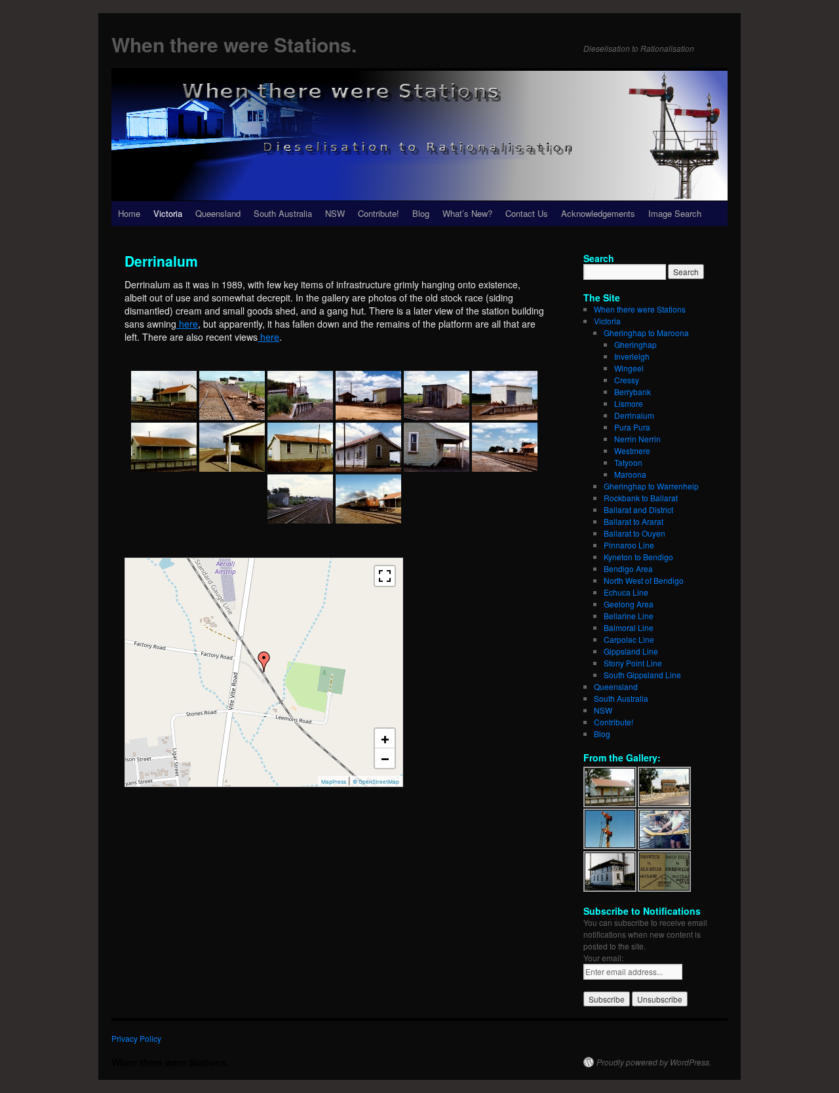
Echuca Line (626, 592)
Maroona (630, 474)
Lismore (628, 403)
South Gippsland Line (642, 674)
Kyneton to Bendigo (638, 556)
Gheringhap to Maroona (646, 332)
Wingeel (629, 368)
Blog (420, 213)
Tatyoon (628, 462)
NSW (335, 213)
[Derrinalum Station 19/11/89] (436, 447)
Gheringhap (635, 344)
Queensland (218, 213)
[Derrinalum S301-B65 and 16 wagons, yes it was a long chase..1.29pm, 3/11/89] (368, 499)
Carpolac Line (629, 639)
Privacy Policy (136, 1038)
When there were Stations (640, 309)
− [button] (385, 758)
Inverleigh (632, 356)
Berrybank (632, 391)
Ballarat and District (638, 509)
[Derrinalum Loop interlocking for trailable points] (232, 395)
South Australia (283, 213)
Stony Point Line (633, 662)
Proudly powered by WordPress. (653, 1062)
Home (129, 213)
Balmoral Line (629, 627)
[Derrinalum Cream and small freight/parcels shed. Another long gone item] (368, 395)
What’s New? (467, 213)
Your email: (603, 957)
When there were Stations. (234, 44)
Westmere (632, 450)
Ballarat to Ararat (633, 521)
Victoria (167, 213)
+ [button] (385, 738)
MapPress (333, 781)
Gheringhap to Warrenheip (651, 485)
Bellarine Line (629, 615)
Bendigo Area (628, 568)
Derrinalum (634, 415)
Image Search (674, 213)
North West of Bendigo (644, 580)
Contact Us (526, 213)
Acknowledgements (598, 213)
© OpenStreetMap (376, 781)
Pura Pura (632, 426)
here (187, 323)
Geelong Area (629, 603)
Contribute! (378, 213)
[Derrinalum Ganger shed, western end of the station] (436, 395)
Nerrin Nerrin (637, 438)
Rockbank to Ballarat (641, 497)
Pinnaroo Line (629, 544)
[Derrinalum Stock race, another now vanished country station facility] (300, 395)
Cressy (626, 379)
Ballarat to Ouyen (634, 533)
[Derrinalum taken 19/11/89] (164, 395)
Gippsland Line (631, 651)
